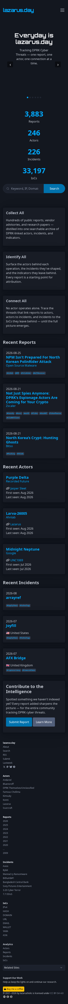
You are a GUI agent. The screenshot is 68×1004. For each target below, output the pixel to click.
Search (6, 750)
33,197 (34, 170)
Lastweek (7, 762)
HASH (6, 911)
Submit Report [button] (19, 722)
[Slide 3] (32, 97)
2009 (5, 853)
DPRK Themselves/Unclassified (18, 787)
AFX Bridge (16, 657)
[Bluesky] (10, 766)
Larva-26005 (16, 513)
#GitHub (10, 373)
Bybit (5, 870)
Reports (7, 817)
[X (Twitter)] (4, 766)
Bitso (9, 446)
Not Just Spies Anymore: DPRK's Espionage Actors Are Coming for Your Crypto (31, 397)
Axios (5, 866)
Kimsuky (7, 795)
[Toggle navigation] (62, 10)
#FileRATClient (13, 418)
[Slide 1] (27, 97)
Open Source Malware (21, 365)
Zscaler (11, 406)
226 (34, 152)
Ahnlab (11, 517)
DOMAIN (7, 915)
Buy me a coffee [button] (14, 989)
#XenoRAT (43, 413)
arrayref (13, 597)
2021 (5, 841)
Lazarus (15, 524)
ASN (5, 935)
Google (11, 553)
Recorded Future (17, 481)
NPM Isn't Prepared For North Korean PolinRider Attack (33, 359)
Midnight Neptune (23, 549)
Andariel (7, 779)
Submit (6, 758)
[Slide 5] (38, 97)
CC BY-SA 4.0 (56, 993)
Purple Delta (17, 477)
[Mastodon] (7, 766)
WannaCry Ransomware (15, 874)
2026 (5, 821)
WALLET (7, 927)
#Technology (25, 605)
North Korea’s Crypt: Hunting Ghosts (32, 440)
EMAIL (6, 923)
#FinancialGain (28, 670)
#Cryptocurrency (13, 670)
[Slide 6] (40, 97)
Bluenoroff (8, 783)
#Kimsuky (10, 413)
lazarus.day (9, 742)
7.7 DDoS (7, 894)
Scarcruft (7, 807)
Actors (6, 775)
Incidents (8, 862)
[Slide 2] (30, 97)
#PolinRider (26, 373)
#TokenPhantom (55, 413)
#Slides (34, 413)
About (6, 746)
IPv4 (5, 907)
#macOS (26, 413)
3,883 (34, 114)
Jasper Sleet (18, 488)
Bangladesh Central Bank (15, 882)
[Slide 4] (35, 97)
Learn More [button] (44, 722)
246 (34, 133)
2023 (5, 833)
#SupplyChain (12, 605)
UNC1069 (16, 560)
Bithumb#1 (8, 878)
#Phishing (11, 454)
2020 (5, 845)
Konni (6, 799)
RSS (5, 754)
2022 (5, 837)
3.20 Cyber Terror (12, 890)
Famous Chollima (11, 791)
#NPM (17, 373)
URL (5, 919)
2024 (5, 829)
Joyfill (11, 625)
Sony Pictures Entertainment (17, 886)
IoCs (5, 903)
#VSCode (20, 454)
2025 (5, 825)
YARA (5, 931)
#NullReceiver (39, 373)
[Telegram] (14, 766)
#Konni (19, 413)
